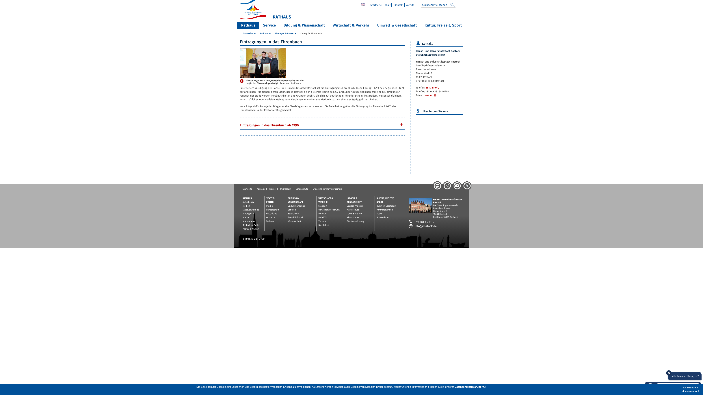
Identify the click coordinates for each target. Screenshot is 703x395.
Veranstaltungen (385, 210)
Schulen (292, 210)
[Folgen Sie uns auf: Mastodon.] (437, 185)
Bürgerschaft (272, 210)
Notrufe (410, 5)
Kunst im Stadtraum (386, 206)
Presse (272, 189)
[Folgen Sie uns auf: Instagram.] (447, 185)
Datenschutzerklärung (468, 386)
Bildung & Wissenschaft (304, 25)
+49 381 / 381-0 (424, 222)
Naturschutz (353, 210)
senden (429, 95)
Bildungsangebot (296, 206)
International (249, 221)
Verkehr (322, 221)
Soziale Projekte (355, 206)
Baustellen (323, 225)
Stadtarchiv (293, 213)
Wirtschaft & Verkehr (351, 25)
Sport (379, 213)
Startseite (376, 5)
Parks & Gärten (354, 213)
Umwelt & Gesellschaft (397, 25)
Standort (322, 206)
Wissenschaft (294, 221)
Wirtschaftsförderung (328, 210)
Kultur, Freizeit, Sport (443, 25)
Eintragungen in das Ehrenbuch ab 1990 (269, 125)
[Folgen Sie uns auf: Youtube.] (457, 185)
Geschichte (271, 213)
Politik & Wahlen (251, 229)
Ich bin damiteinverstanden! (690, 389)
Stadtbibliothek (296, 217)
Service (269, 25)
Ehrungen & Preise (284, 33)
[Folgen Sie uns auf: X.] (467, 185)
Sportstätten (383, 217)
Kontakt (398, 5)
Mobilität (322, 217)
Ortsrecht (271, 217)
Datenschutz (302, 189)
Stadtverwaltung (251, 210)
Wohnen (270, 221)
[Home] (363, 5)
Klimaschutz (353, 217)
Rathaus (248, 25)
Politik (269, 206)
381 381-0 (431, 87)
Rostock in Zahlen (251, 225)
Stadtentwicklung (355, 221)
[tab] (322, 125)
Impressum (285, 189)
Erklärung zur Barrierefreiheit (327, 189)
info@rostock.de (426, 226)
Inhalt (387, 5)
